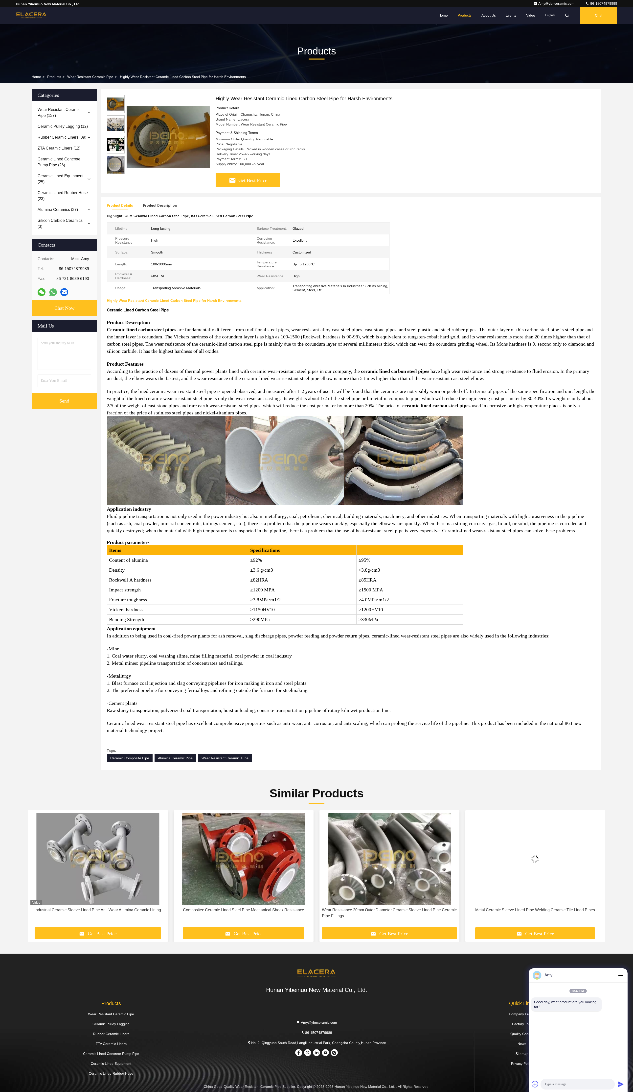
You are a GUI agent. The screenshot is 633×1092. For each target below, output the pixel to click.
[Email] (64, 292)
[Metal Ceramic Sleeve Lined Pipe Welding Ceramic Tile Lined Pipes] (389, 859)
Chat (598, 15)
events (511, 15)
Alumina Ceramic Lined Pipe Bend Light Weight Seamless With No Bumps (535, 910)
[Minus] (621, 975)
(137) (59, 112)
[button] (37, 871)
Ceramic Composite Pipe (129, 758)
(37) (58, 209)
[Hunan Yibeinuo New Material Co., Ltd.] (31, 15)
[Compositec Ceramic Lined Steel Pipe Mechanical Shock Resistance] (97, 859)
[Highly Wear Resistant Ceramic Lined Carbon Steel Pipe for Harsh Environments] (168, 136)
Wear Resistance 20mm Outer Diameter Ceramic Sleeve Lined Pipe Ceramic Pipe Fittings (243, 913)
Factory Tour (522, 1024)
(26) (59, 162)
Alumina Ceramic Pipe (175, 758)
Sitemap (522, 1054)
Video (530, 15)
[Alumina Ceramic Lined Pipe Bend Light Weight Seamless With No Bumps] (535, 859)
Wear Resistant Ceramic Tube (225, 758)
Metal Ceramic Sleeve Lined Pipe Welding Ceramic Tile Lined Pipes (389, 910)
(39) (62, 137)
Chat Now (64, 308)
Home (443, 15)
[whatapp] (53, 292)
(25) (60, 179)
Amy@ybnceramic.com (556, 3)
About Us (488, 15)
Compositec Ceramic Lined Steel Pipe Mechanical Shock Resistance (97, 910)
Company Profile (522, 1014)
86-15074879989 (603, 3)
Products (465, 15)
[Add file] (535, 1084)
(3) (60, 223)
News (522, 1044)
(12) (63, 126)
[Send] (621, 1084)
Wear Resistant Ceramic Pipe (90, 77)
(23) (63, 196)
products (54, 77)
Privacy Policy (522, 1064)
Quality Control (522, 1034)
